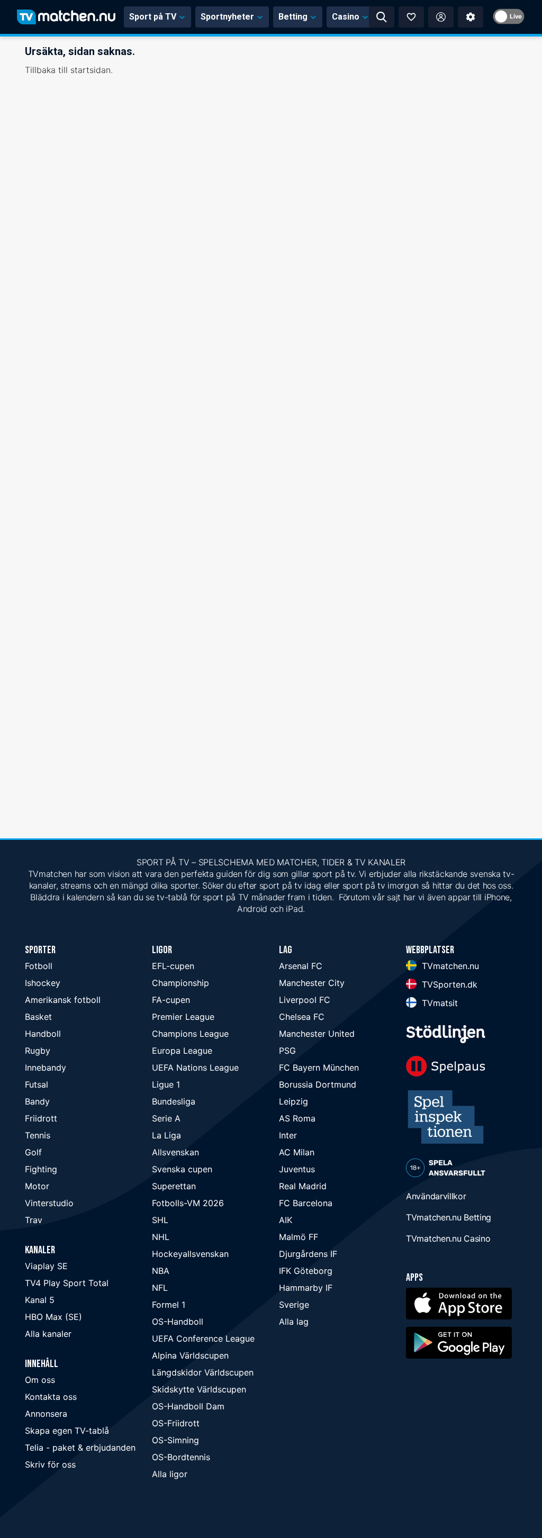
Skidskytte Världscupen (199, 1389)
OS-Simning (175, 1440)
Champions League (190, 1033)
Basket (38, 1016)
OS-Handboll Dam (188, 1406)
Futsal (36, 1084)
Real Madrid (303, 1186)
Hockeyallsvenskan (190, 1254)
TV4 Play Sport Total (67, 1283)
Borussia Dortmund (317, 1084)
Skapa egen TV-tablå (67, 1430)
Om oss (40, 1379)
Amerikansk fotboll (63, 999)
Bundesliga (173, 1101)
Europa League (182, 1050)
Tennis (37, 1135)
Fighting (41, 1169)
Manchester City (312, 983)
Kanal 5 (40, 1300)
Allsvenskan (175, 1152)
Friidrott (41, 1118)
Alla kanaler (48, 1333)
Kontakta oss (51, 1396)
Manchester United (317, 1033)
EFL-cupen (173, 966)
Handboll (43, 1033)
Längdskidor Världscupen (203, 1372)
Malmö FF (298, 1237)
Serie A (166, 1118)
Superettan (174, 1186)
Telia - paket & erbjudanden (80, 1447)
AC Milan (296, 1152)
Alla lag (294, 1321)
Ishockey (42, 983)
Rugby (37, 1050)
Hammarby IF (305, 1287)
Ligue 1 (166, 1084)
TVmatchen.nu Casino (448, 1238)
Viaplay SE (46, 1266)
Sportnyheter (227, 17)
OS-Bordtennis (181, 1457)
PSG (287, 1050)
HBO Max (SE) (53, 1316)
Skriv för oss (50, 1464)
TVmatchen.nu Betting (448, 1217)
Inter (288, 1135)
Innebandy (45, 1067)
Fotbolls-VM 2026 (188, 1203)
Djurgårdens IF (308, 1254)
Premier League (183, 1016)
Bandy (37, 1101)
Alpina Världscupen (190, 1355)
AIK (285, 1220)
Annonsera (46, 1413)
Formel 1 (168, 1304)
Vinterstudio (49, 1203)
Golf (33, 1152)
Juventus (297, 1169)
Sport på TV (152, 17)
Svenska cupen (182, 1169)
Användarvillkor (436, 1196)
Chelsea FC (301, 1016)
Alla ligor (169, 1474)
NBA (160, 1270)
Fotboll (38, 966)
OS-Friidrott (176, 1423)
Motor (37, 1186)
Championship (180, 983)
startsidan (90, 70)
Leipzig (293, 1101)
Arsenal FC (300, 966)
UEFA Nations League (195, 1067)
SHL (160, 1220)
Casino (345, 17)
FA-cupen (171, 999)
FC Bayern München (319, 1067)
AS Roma (297, 1118)
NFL (160, 1287)
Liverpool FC (304, 999)
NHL (160, 1237)
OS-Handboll (177, 1321)
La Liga (166, 1135)
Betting (293, 17)
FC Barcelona (305, 1203)
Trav (33, 1220)
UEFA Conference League (203, 1338)
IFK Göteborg (305, 1270)
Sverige (294, 1304)
